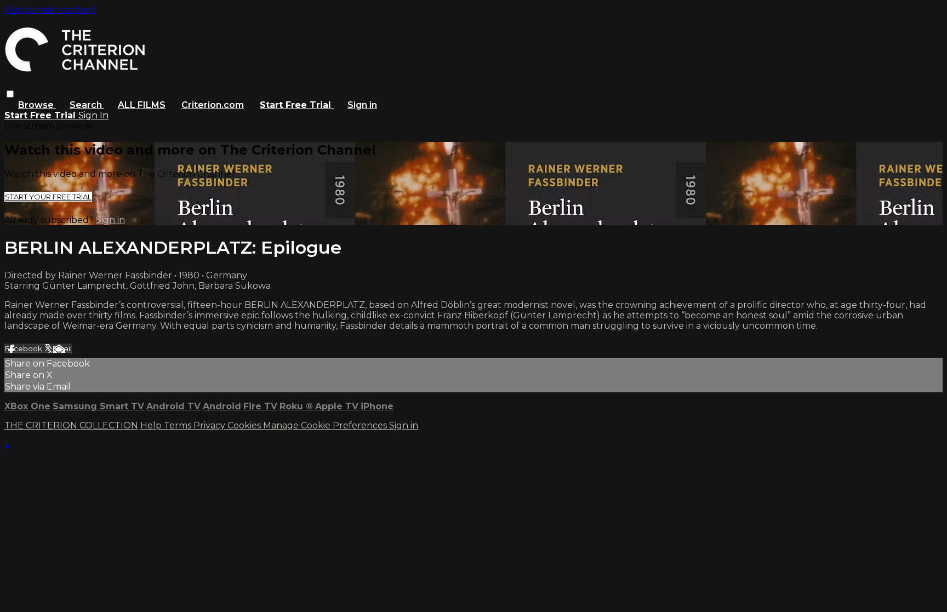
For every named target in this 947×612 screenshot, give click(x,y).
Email (62, 348)
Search (87, 105)
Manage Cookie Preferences (326, 425)
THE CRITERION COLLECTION (71, 425)
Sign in (362, 105)
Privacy (210, 425)
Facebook (24, 348)
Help (152, 425)
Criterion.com (212, 105)
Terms (178, 425)
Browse (37, 105)
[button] (10, 94)
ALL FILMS (142, 105)
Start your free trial (48, 196)
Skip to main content (50, 9)
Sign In (93, 115)
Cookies (245, 425)
